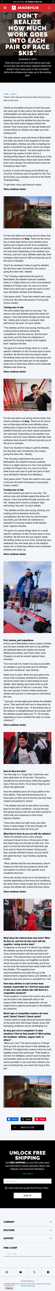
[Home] (25, 8)
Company (9, 1221)
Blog (13, 94)
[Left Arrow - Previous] (2, 1)
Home (6, 94)
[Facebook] (48, 1272)
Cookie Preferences (27, 1286)
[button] (5, 8)
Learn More (27, 1173)
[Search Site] (49, 8)
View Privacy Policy (27, 1284)
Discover (9, 1230)
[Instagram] (7, 1272)
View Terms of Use (43, 1284)
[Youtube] (21, 1272)
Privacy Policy (42, 1187)
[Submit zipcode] (47, 1254)
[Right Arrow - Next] (53, 1)
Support (9, 1238)
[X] (34, 1272)
